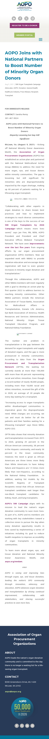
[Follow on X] (26, 18)
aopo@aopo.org (13, 691)
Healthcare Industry (12, 92)
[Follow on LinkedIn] (14, 18)
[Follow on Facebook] (20, 18)
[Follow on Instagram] (33, 18)
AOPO (16, 88)
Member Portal (24, 35)
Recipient (34, 92)
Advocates (9, 88)
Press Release (25, 92)
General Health (32, 88)
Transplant (9, 95)
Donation (22, 88)
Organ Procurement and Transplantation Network (24, 363)
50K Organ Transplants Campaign (28, 84)
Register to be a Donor (24, 25)
